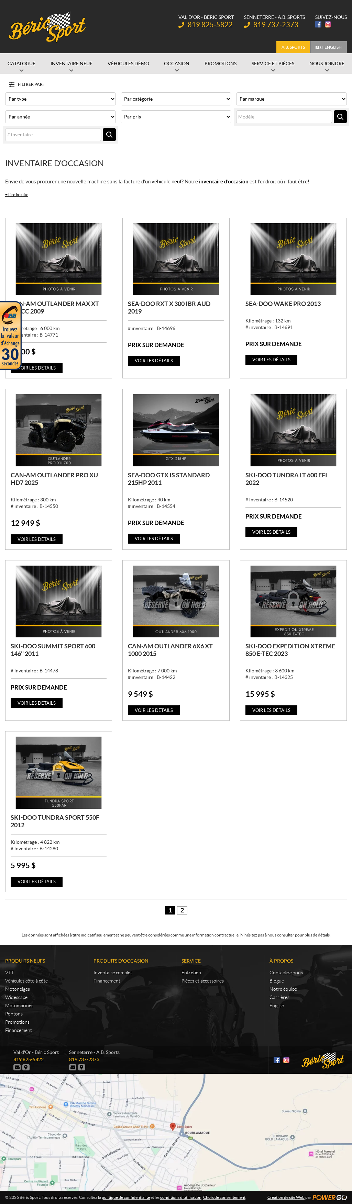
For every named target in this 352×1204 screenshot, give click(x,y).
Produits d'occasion (121, 961)
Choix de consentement (224, 1197)
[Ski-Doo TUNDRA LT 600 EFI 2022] (293, 430)
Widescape (16, 997)
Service (191, 961)
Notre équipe (283, 989)
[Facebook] (318, 24)
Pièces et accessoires (203, 981)
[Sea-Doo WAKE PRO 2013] (293, 259)
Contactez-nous (286, 972)
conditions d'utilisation (180, 1197)
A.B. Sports (293, 47)
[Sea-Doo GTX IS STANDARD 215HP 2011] (176, 430)
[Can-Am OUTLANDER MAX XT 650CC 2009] (59, 259)
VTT (9, 972)
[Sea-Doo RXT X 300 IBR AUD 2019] (176, 259)
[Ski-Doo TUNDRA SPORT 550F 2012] (59, 772)
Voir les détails (37, 368)
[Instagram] (328, 24)
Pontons (14, 1013)
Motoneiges (17, 989)
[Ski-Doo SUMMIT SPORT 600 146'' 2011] (59, 601)
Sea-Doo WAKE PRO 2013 (283, 303)
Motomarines (19, 1005)
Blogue (277, 981)
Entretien (191, 972)
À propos (281, 961)
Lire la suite (16, 194)
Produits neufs (25, 961)
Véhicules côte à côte (26, 981)
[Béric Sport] (48, 27)
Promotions (17, 1022)
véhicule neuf (167, 181)
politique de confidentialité (126, 1197)
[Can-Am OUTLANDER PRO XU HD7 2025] (59, 430)
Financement (18, 1030)
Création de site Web (286, 1197)
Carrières (279, 997)
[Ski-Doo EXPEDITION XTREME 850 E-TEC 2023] (293, 601)
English (333, 47)
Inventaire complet (113, 972)
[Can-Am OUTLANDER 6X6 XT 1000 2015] (176, 601)
